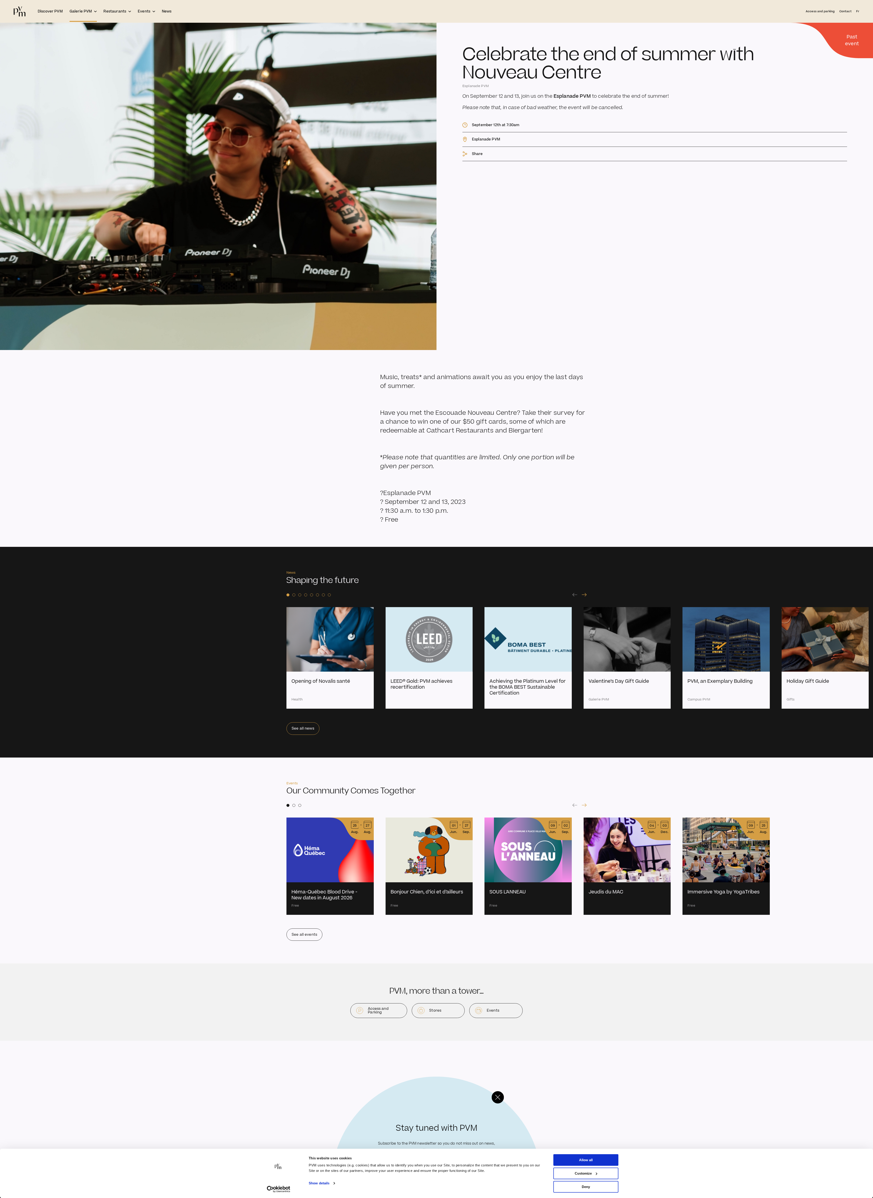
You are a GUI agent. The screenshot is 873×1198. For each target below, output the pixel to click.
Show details (319, 1183)
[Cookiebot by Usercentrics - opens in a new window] (279, 1189)
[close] (498, 1097)
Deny (586, 1187)
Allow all (586, 1160)
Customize (583, 1173)
